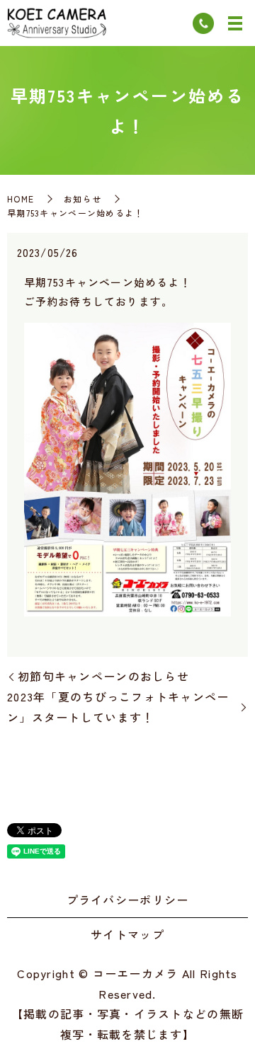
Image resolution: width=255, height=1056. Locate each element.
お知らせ (82, 199)
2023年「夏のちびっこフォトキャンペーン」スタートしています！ (118, 706)
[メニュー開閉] (235, 23)
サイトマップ (127, 934)
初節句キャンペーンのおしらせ (103, 675)
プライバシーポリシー (128, 899)
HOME (20, 199)
